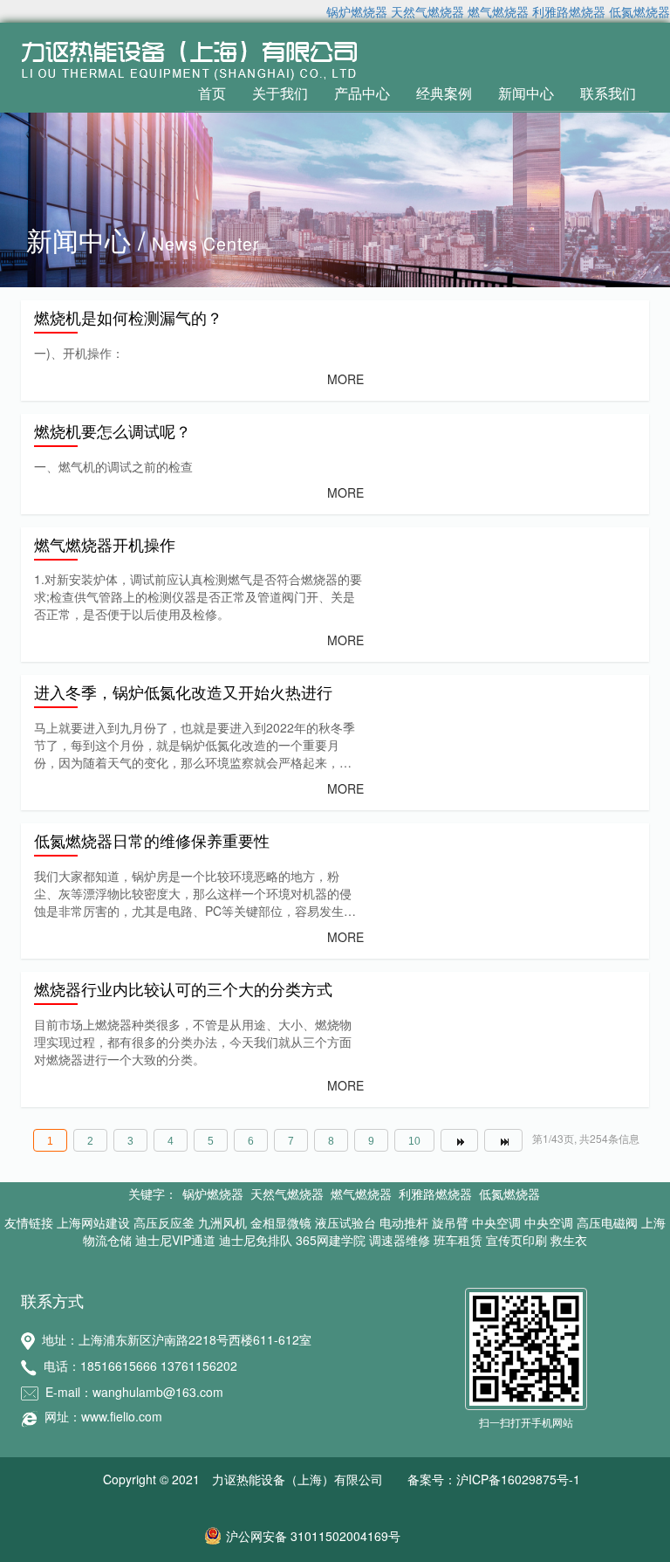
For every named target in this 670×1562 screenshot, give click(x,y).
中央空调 (496, 1222)
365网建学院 (331, 1240)
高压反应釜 (164, 1222)
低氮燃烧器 (639, 11)
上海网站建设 (93, 1222)
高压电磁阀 (607, 1222)
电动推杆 (403, 1222)
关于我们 (280, 93)
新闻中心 (526, 93)
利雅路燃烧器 (568, 11)
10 (414, 1141)
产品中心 (362, 93)
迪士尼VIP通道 (175, 1240)
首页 (212, 93)
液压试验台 (345, 1222)
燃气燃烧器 (498, 11)
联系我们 (608, 93)
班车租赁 (458, 1240)
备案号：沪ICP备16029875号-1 (493, 1479)
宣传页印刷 (516, 1240)
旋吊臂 (450, 1222)
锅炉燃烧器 (356, 11)
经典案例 (444, 93)
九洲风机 (222, 1222)
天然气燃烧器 (427, 11)
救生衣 (568, 1240)
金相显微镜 (280, 1222)
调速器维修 (399, 1240)
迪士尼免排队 (255, 1240)
